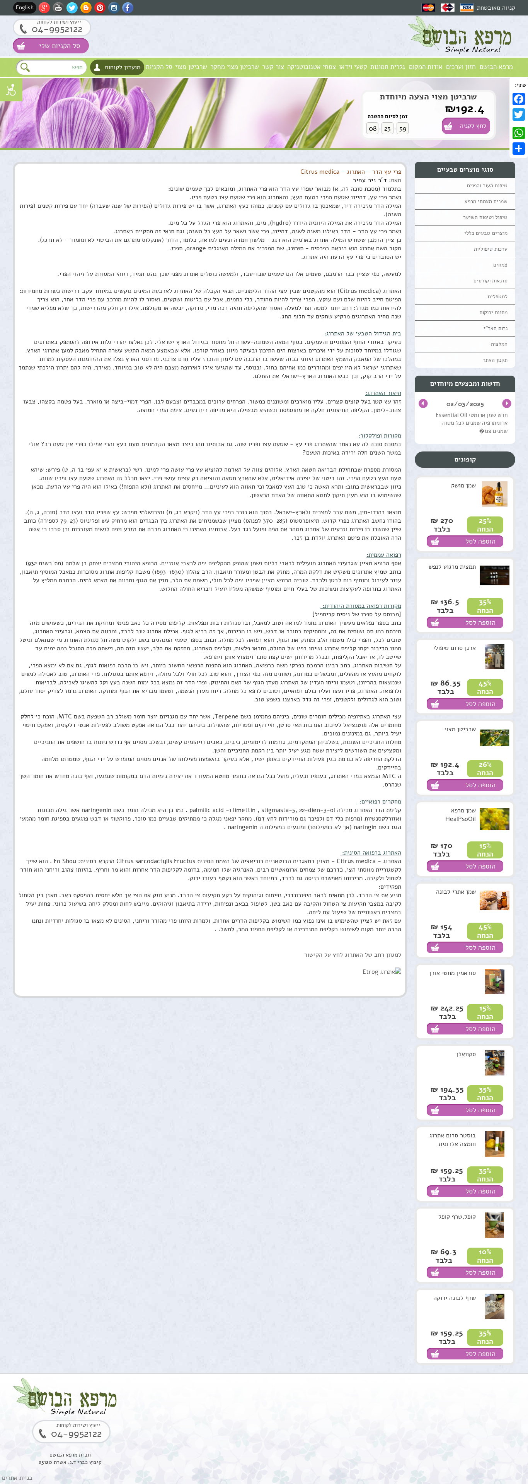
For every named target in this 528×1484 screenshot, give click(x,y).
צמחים (500, 264)
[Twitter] (518, 114)
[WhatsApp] (518, 133)
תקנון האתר (495, 360)
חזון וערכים (461, 66)
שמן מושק (463, 485)
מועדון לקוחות (122, 67)
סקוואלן (466, 1054)
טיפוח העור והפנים (487, 185)
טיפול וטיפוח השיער (485, 217)
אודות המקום (426, 66)
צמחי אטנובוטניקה (311, 66)
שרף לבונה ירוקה (454, 1298)
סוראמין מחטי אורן (452, 973)
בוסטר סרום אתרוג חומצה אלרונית (452, 1139)
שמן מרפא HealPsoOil (460, 814)
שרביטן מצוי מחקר (234, 66)
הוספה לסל (480, 541)
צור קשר (273, 66)
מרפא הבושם (496, 66)
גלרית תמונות (387, 66)
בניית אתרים (17, 1478)
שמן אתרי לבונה (456, 891)
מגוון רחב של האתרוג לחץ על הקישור (351, 955)
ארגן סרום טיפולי (454, 648)
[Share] (518, 148)
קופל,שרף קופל (457, 1216)
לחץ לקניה (473, 125)
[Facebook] (518, 99)
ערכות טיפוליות (491, 249)
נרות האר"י (496, 328)
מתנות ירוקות (493, 312)
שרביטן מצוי (191, 66)
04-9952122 (57, 29)
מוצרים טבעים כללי (486, 233)
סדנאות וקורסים (490, 280)
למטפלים (498, 296)
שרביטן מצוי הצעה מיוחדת (428, 97)
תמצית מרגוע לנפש (452, 566)
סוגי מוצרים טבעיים (465, 169)
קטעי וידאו (353, 66)
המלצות (499, 344)
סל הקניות (159, 66)
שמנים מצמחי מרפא (486, 201)
